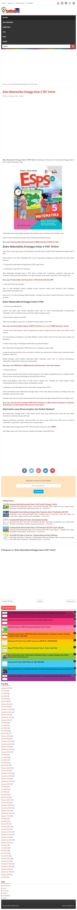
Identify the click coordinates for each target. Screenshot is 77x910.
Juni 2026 (4, 693)
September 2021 (6, 840)
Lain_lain (6, 890)
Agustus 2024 (5, 752)
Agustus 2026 (5, 688)
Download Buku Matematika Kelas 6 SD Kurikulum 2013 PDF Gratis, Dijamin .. (37, 527)
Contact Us (11, 3)
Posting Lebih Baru (8, 601)
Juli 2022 (4, 818)
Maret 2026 (5, 701)
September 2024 (6, 749)
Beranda (40, 601)
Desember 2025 (6, 709)
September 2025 (6, 717)
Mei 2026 (4, 696)
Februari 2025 (5, 736)
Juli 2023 (4, 786)
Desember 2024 (6, 741)
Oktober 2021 (5, 837)
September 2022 (6, 813)
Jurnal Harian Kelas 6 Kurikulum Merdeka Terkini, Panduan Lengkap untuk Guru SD (36, 613)
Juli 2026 (4, 691)
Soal (4, 32)
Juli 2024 (4, 754)
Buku (4, 37)
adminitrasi (6, 885)
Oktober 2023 (5, 778)
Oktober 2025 (5, 715)
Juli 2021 (4, 845)
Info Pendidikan (8, 22)
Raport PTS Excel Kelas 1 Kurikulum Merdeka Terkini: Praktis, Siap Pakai (32, 648)
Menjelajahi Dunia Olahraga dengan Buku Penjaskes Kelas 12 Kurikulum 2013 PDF (39, 512)
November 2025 (6, 712)
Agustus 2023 (5, 784)
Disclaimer (29, 3)
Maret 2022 (5, 824)
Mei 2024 (4, 760)
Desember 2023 (6, 773)
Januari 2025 (5, 738)
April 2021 (4, 853)
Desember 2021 (6, 832)
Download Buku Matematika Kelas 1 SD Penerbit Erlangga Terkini (33, 504)
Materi (5, 41)
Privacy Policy (20, 3)
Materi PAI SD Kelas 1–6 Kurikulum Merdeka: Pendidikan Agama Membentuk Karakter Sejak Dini (40, 669)
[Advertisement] (38, 65)
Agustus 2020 (5, 874)
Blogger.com (71, 905)
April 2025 (4, 731)
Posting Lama (70, 601)
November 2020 (6, 866)
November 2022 (6, 808)
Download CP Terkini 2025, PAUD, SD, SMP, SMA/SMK (26, 662)
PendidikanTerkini (14, 905)
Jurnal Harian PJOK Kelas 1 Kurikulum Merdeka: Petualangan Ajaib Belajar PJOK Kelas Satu (39, 676)
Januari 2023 (5, 802)
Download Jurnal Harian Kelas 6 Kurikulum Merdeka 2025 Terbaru (30, 620)
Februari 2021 (5, 858)
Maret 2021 (5, 856)
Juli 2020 (4, 877)
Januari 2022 (5, 829)
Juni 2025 (4, 725)
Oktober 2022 (5, 810)
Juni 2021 (4, 848)
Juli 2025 (4, 723)
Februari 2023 (5, 800)
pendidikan (6, 895)
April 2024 (4, 762)
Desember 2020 (6, 864)
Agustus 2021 (5, 842)
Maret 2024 (5, 765)
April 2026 (4, 699)
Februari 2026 (5, 704)
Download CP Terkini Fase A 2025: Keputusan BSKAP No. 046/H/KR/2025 (32, 641)
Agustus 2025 (5, 720)
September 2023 (6, 781)
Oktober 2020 (5, 869)
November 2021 (6, 834)
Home (6, 17)
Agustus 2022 (5, 816)
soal (4, 898)
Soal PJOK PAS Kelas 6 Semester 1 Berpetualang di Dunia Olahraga (33, 535)
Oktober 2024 (5, 746)
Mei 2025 (4, 728)
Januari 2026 (5, 706)
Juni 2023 (4, 789)
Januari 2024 (5, 770)
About (4, 3)
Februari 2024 (5, 768)
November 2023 (6, 776)
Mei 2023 (4, 792)
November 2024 (6, 744)
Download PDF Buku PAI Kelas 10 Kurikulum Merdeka (29, 520)
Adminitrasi (6, 27)
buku (22, 96)
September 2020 (6, 872)
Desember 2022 (6, 805)
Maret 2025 (5, 733)
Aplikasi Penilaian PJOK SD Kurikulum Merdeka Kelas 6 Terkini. (29, 627)
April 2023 (4, 794)
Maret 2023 (5, 797)
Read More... (47, 508)
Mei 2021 (4, 850)
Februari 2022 (5, 826)
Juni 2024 (4, 757)
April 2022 (4, 821)
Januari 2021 (5, 861)
